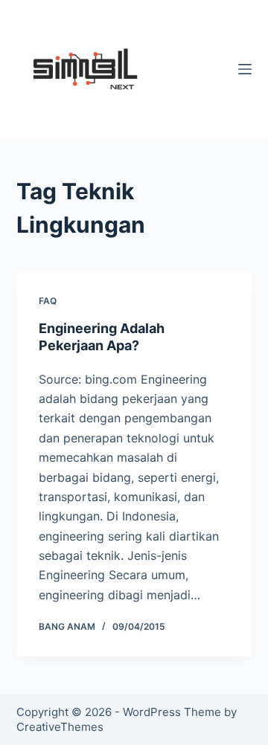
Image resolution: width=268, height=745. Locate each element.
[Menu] (245, 69)
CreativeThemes (59, 727)
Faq (48, 300)
